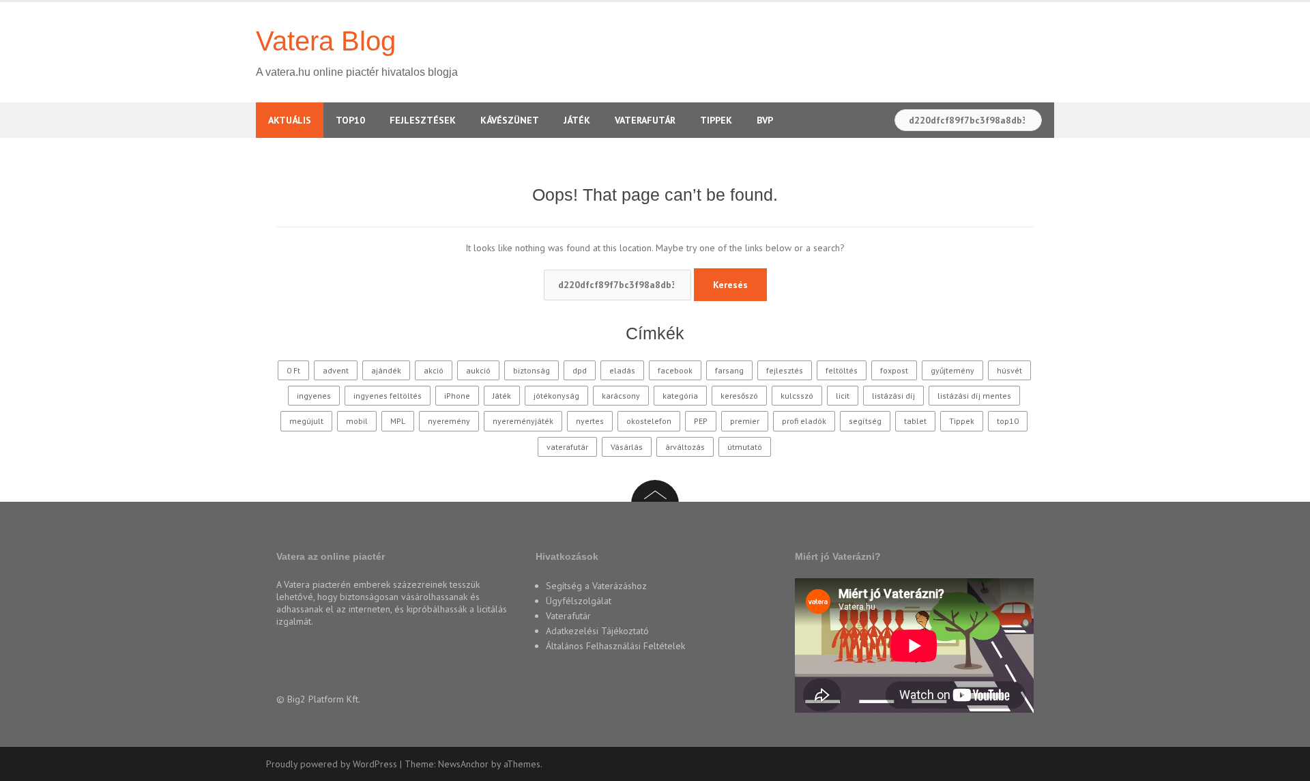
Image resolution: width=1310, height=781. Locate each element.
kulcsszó (797, 395)
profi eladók (804, 421)
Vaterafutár (645, 120)
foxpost (894, 370)
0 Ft (293, 370)
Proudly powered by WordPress (331, 764)
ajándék (386, 370)
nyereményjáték (523, 421)
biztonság (531, 370)
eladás (622, 370)
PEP (701, 421)
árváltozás (685, 447)
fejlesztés (784, 370)
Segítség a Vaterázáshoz (596, 586)
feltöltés (842, 370)
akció (433, 370)
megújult (306, 421)
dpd (579, 370)
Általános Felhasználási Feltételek (615, 646)
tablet (915, 421)
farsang (729, 370)
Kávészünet (509, 120)
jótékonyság (556, 395)
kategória (680, 395)
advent (336, 370)
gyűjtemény (952, 370)
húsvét (1009, 370)
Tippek (716, 120)
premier (744, 421)
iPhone (457, 395)
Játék (577, 120)
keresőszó (739, 395)
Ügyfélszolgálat (578, 601)
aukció (478, 370)
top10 (1008, 421)
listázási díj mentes (974, 395)
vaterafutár (567, 447)
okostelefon (648, 421)
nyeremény (449, 421)
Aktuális (289, 120)
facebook (675, 370)
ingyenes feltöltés (387, 395)
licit (842, 395)
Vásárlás (627, 447)
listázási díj (893, 395)
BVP (765, 120)
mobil (357, 421)
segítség (865, 421)
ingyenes (314, 395)
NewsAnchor (463, 764)
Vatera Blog (326, 41)
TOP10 (350, 120)
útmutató (744, 447)
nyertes (590, 421)
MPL (397, 421)
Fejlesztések (423, 120)
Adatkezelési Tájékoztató (597, 631)
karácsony (621, 395)
